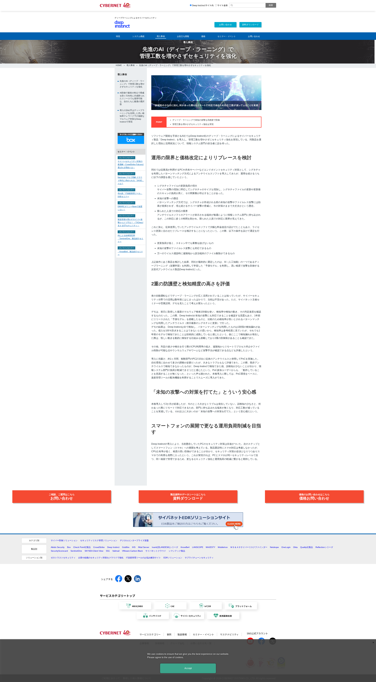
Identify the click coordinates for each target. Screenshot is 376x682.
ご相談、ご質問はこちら (62, 496)
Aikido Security (57, 547)
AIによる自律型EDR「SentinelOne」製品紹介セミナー (130, 238)
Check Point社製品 (82, 547)
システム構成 (138, 36)
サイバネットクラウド (155, 551)
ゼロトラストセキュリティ (63, 557)
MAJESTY (210, 547)
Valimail (115, 551)
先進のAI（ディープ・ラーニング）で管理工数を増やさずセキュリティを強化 (132, 84)
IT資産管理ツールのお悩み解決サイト (143, 557)
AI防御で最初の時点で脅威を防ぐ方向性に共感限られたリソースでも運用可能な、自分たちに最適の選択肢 (132, 98)
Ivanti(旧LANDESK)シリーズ (165, 547)
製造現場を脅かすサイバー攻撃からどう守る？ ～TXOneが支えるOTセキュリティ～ (130, 222)
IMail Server (143, 547)
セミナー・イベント (227, 36)
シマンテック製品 (177, 551)
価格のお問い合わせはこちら (314, 496)
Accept (188, 668)
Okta (295, 547)
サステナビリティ (229, 634)
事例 (169, 634)
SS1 (108, 551)
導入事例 (161, 36)
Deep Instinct (113, 547)
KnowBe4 (185, 547)
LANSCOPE (197, 547)
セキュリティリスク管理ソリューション (98, 540)
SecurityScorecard (59, 551)
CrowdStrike (99, 547)
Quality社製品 (306, 547)
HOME (119, 65)
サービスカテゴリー (150, 634)
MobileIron (223, 547)
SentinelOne (76, 551)
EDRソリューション (172, 557)
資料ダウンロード (250, 24)
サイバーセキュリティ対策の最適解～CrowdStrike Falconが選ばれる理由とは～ (131, 164)
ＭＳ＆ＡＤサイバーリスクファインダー (248, 547)
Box (69, 547)
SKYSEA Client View (94, 551)
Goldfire (125, 547)
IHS (133, 547)
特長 (118, 36)
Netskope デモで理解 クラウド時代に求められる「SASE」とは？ (131, 180)
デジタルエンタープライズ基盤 (134, 540)
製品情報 (182, 634)
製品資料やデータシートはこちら (188, 496)
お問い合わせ (225, 24)
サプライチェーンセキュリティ (199, 557)
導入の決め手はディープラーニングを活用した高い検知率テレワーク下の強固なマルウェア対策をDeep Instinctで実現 (132, 116)
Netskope (274, 547)
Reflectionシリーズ (324, 547)
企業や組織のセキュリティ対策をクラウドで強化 (100, 557)
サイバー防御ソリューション (64, 540)
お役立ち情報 (183, 36)
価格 (203, 36)
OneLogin (286, 547)
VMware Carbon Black (132, 551)
